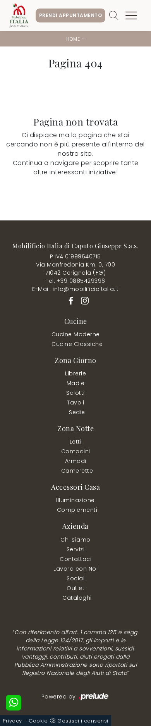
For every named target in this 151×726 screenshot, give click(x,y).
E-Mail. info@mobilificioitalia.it (75, 289)
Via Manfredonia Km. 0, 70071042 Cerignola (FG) (75, 269)
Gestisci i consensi (82, 720)
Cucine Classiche (77, 344)
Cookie (38, 720)
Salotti (75, 393)
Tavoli (75, 402)
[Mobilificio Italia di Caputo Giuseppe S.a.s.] (19, 15)
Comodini (75, 451)
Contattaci (75, 559)
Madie (76, 383)
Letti (76, 442)
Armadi (75, 461)
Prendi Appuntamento (70, 15)
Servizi (76, 549)
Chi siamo (75, 540)
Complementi (77, 510)
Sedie (77, 412)
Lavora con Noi (75, 569)
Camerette (77, 471)
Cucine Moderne (75, 334)
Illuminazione (75, 500)
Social (75, 578)
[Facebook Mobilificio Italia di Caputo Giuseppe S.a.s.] (69, 300)
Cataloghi (77, 598)
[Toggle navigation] (131, 15)
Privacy (12, 720)
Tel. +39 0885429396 (75, 281)
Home (73, 39)
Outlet (75, 588)
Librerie (75, 373)
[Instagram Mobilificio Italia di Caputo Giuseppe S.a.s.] (82, 300)
